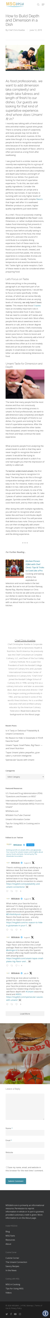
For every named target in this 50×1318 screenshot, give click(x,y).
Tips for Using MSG (14, 1288)
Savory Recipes (12, 1266)
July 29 (26, 973)
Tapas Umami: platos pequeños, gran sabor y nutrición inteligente (23, 754)
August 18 (27, 899)
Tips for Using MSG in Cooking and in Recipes (23, 825)
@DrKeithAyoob (13, 914)
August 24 (27, 863)
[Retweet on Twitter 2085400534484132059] (12, 966)
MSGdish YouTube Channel (18, 815)
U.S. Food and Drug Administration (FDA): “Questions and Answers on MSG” (24, 795)
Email (9, 1140)
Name (9, 1128)
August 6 (27, 937)
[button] (45, 1313)
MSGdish (15, 862)
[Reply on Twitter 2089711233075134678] (8, 930)
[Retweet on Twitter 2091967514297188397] (12, 891)
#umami (29, 991)
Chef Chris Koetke (16, 30)
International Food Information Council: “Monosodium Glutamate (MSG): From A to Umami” (25, 803)
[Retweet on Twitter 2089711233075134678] (12, 930)
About (28, 1218)
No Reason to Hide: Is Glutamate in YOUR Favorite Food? (24, 739)
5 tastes (37, 305)
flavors (39, 199)
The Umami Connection (16, 1262)
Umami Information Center (18, 819)
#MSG (18, 994)
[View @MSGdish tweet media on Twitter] (27, 886)
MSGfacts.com (12, 811)
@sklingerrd (11, 950)
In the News (11, 1270)
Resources (10, 1240)
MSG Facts (10, 1235)
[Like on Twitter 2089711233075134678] (17, 930)
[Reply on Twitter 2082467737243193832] (8, 1004)
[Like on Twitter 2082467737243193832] (17, 1004)
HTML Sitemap (27, 1305)
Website (9, 1152)
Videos (9, 1292)
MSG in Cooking (13, 1284)
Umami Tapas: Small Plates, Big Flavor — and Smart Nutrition (24, 747)
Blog (8, 1231)
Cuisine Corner (12, 1258)
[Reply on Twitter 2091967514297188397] (8, 891)
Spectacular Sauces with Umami (20, 759)
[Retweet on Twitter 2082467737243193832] (12, 1004)
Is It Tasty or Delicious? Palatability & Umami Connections (22, 732)
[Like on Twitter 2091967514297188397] (17, 891)
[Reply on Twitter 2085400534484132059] (8, 966)
